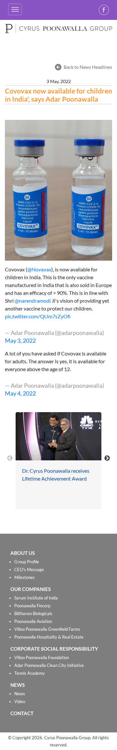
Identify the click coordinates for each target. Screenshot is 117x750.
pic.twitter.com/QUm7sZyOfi (38, 316)
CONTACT (21, 713)
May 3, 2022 (20, 340)
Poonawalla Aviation (33, 621)
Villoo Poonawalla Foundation (41, 657)
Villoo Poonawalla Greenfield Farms (47, 629)
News (19, 693)
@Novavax (39, 269)
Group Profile (26, 561)
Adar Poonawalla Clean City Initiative (49, 665)
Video (19, 701)
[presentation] (10, 458)
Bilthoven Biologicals (33, 613)
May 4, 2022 (20, 393)
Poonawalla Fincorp (32, 605)
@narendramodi (33, 300)
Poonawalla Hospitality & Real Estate (49, 637)
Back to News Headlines (88, 67)
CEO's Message (29, 569)
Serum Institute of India (36, 597)
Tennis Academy (29, 673)
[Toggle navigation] (15, 9)
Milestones (24, 577)
